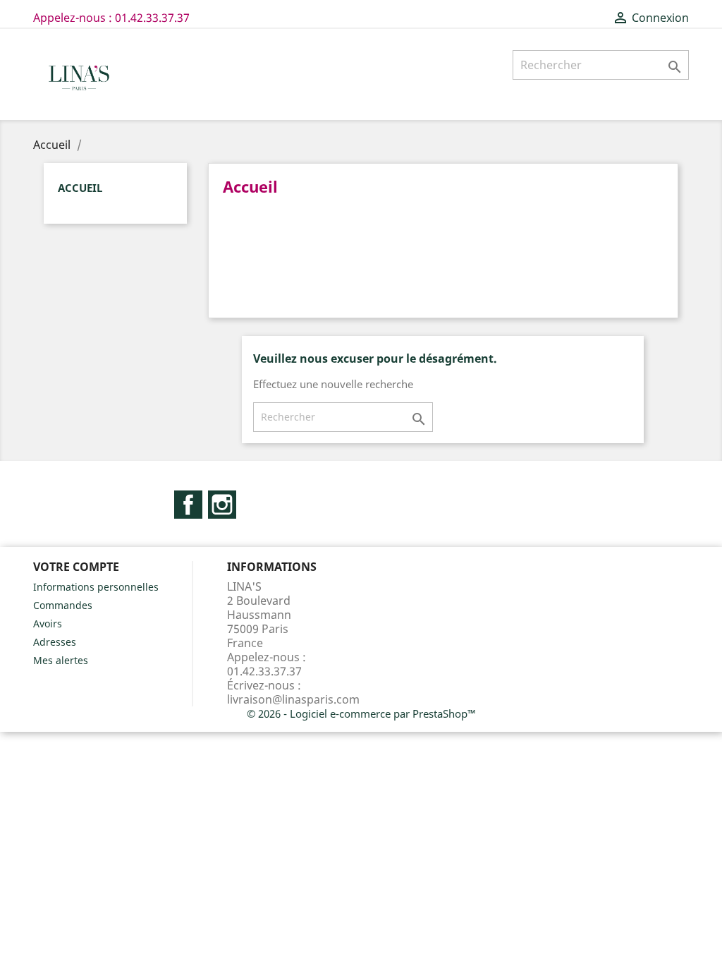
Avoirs (47, 623)
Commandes (62, 605)
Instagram (222, 504)
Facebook (188, 504)
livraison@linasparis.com (293, 699)
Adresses (54, 642)
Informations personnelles (96, 587)
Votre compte (76, 566)
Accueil (80, 188)
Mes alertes (60, 660)
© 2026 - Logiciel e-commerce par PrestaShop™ (361, 713)
